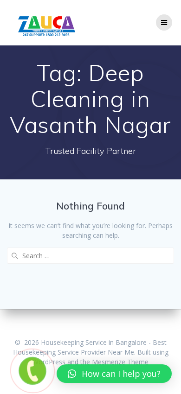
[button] (114, 373)
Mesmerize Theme (120, 361)
